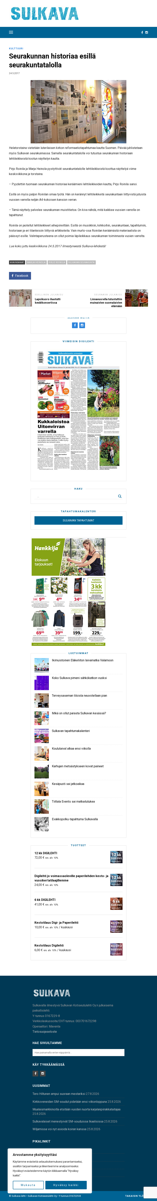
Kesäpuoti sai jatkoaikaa (68, 784)
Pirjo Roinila (57, 262)
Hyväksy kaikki (66, 1185)
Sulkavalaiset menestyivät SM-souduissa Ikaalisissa (68, 1121)
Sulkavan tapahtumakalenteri (71, 731)
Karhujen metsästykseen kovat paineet (78, 766)
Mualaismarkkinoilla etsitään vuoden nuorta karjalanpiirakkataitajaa (76, 1109)
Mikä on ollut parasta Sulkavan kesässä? (79, 713)
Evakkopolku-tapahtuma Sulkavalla (75, 819)
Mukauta (28, 1185)
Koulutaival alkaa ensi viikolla (71, 748)
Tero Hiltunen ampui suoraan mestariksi (59, 1094)
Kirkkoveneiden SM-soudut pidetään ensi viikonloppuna (70, 1102)
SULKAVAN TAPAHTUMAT (78, 520)
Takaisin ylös (135, 1196)
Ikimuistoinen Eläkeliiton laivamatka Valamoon (82, 660)
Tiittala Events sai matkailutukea (73, 801)
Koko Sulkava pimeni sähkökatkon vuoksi (79, 678)
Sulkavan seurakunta (81, 262)
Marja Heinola (36, 262)
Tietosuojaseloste (45, 1031)
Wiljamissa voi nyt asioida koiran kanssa (59, 1129)
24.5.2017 (14, 73)
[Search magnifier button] (120, 496)
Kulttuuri (16, 48)
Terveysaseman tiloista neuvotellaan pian (79, 695)
